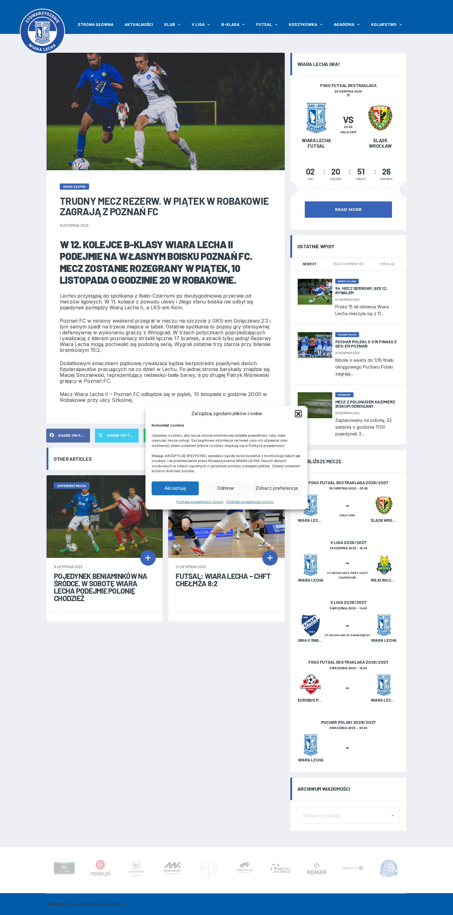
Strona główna (95, 24)
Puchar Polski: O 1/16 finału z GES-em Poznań (366, 343)
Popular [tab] (387, 264)
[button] (298, 413)
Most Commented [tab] (348, 264)
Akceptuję (175, 488)
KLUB (169, 24)
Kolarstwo (384, 24)
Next (405, 870)
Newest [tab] (310, 264)
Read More (348, 209)
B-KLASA (230, 24)
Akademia (344, 24)
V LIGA (198, 24)
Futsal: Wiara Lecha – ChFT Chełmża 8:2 (223, 579)
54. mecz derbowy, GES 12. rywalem (361, 290)
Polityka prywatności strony (200, 502)
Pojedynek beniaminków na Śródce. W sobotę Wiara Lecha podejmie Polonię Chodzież (100, 587)
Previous (47, 870)
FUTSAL (264, 24)
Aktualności (138, 24)
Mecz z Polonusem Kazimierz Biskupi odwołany (365, 404)
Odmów (225, 488)
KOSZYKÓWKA (303, 24)
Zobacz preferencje (276, 488)
